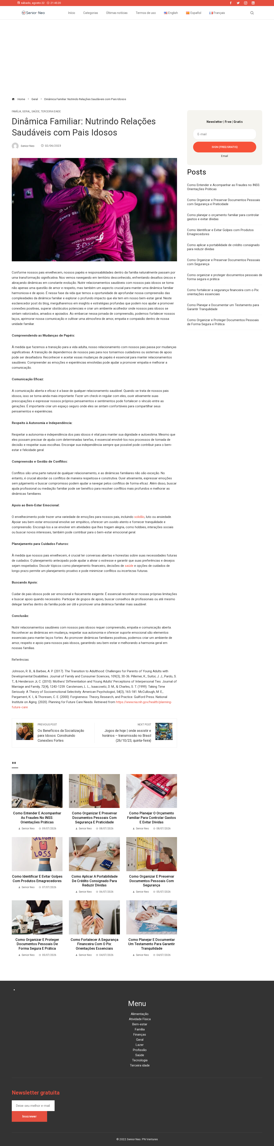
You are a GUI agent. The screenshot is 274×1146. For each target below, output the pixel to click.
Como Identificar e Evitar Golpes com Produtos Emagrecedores (37, 878)
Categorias (90, 13)
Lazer (140, 1045)
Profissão (140, 1050)
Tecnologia (139, 1060)
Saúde (35, 111)
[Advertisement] (137, 58)
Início (71, 13)
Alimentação (140, 1014)
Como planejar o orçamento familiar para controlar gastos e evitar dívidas (151, 817)
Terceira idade (51, 111)
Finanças (139, 1034)
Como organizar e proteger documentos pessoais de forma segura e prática (37, 944)
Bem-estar (139, 1024)
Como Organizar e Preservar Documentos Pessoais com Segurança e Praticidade (94, 817)
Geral (26, 111)
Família (16, 111)
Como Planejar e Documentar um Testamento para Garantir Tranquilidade (151, 944)
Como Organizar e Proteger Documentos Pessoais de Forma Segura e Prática (223, 322)
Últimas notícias (117, 13)
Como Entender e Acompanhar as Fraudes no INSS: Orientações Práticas (37, 817)
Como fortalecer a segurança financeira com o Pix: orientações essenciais (94, 944)
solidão (139, 517)
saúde (129, 566)
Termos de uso (146, 13)
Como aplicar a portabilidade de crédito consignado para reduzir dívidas (94, 880)
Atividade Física (140, 1019)
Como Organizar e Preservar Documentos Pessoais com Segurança (151, 880)
